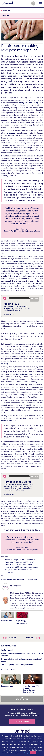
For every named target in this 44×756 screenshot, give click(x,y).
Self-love (30, 579)
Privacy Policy (23, 753)
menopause (10, 133)
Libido (3, 579)
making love (27, 518)
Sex (35, 579)
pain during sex (20, 261)
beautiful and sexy (8, 421)
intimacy (4, 364)
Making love (11, 579)
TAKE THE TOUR (22, 721)
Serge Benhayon (9, 314)
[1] (13, 69)
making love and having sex (30, 103)
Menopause (21, 579)
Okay (33, 753)
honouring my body (24, 374)
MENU (40, 5)
